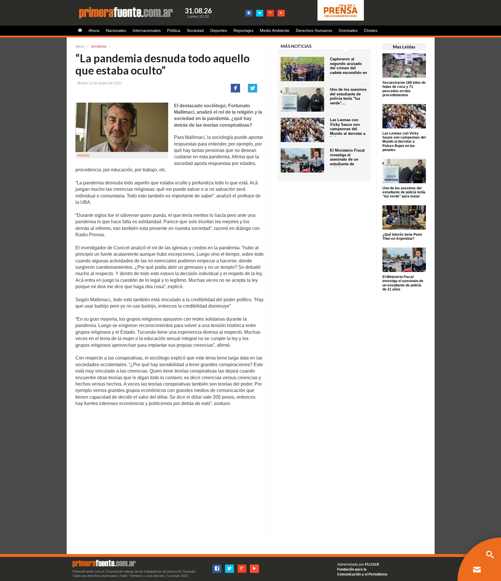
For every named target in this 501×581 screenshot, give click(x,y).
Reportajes (243, 30)
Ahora (93, 30)
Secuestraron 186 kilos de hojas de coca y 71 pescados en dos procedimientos (404, 89)
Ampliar (83, 155)
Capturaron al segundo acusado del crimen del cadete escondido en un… (348, 68)
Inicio (79, 46)
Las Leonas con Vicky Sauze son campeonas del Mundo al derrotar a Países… (347, 129)
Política (173, 30)
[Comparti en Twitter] (252, 88)
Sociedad (195, 30)
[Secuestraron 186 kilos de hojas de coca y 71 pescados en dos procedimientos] (404, 65)
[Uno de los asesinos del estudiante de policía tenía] (404, 170)
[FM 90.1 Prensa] (340, 10)
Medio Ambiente (274, 30)
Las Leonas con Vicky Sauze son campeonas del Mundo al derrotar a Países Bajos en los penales (404, 141)
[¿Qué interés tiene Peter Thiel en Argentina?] (404, 217)
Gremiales (348, 30)
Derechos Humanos (314, 30)
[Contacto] (477, 570)
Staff (123, 576)
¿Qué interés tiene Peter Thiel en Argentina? (402, 237)
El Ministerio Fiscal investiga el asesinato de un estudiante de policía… (347, 159)
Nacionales (116, 30)
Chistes (370, 30)
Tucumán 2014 (177, 576)
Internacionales (146, 30)
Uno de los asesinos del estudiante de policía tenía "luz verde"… (348, 96)
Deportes (218, 30)
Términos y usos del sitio (146, 576)
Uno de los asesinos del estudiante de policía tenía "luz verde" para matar (403, 192)
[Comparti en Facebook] (235, 88)
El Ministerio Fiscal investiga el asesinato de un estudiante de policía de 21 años (402, 283)
